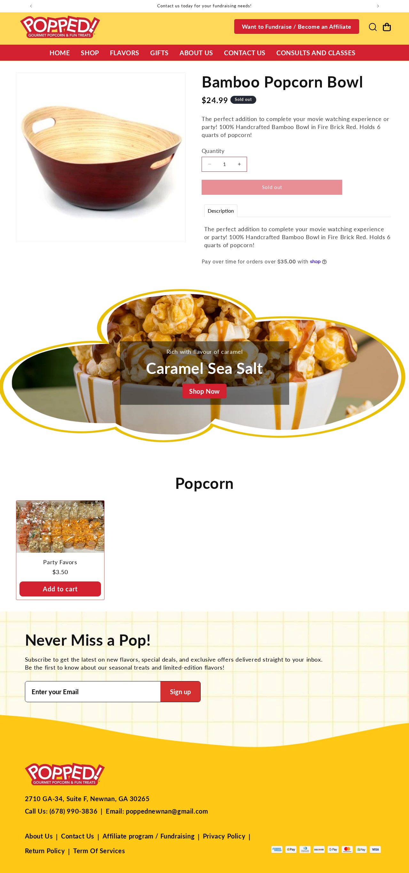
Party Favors (60, 562)
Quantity (213, 150)
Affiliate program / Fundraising (149, 836)
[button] (373, 27)
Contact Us (77, 836)
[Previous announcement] (31, 6)
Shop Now (204, 391)
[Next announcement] (378, 6)
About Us (39, 836)
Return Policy (45, 850)
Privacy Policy (224, 836)
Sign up (180, 691)
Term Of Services (99, 850)
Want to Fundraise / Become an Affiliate (296, 26)
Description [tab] (221, 210)
